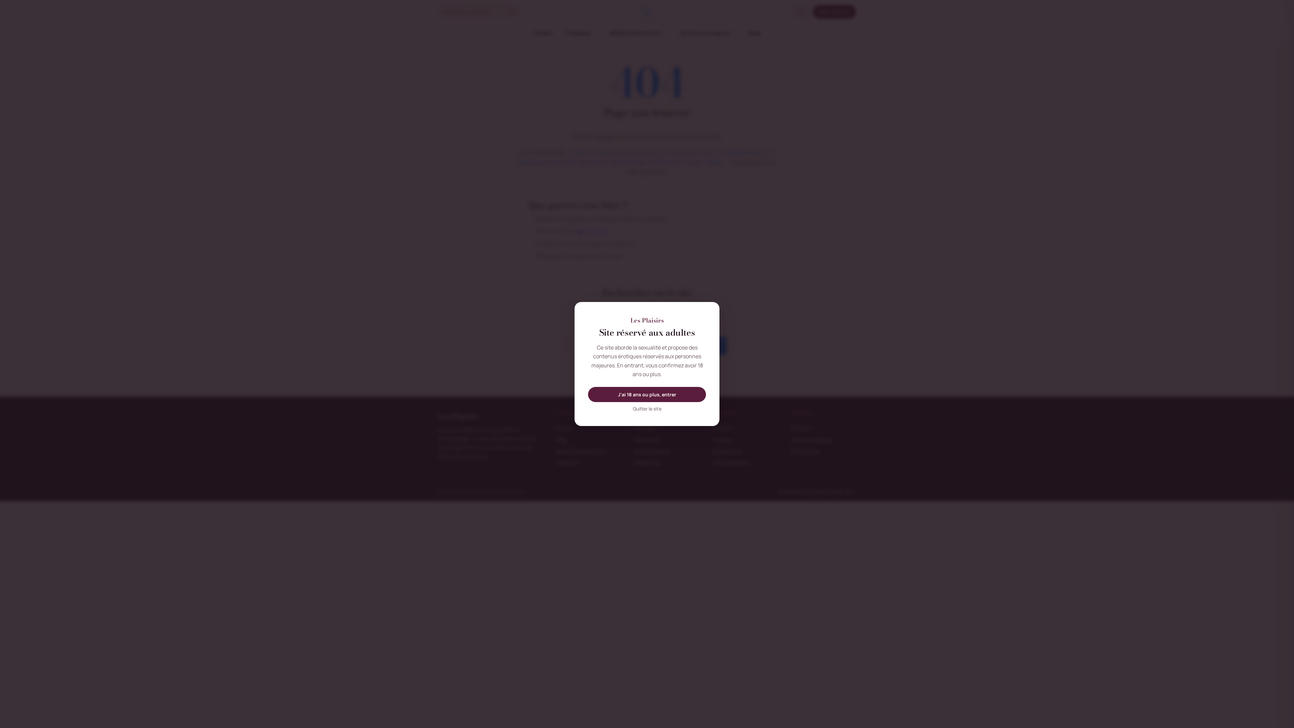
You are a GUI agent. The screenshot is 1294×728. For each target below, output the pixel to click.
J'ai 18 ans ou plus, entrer (647, 394)
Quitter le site (647, 408)
